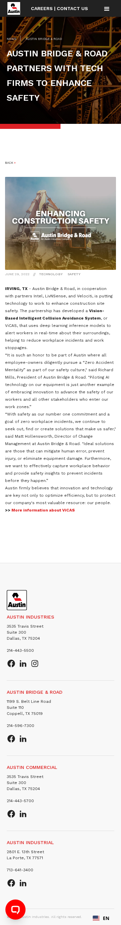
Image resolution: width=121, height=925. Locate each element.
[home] (14, 8)
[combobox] (101, 918)
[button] (106, 8)
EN (106, 918)
